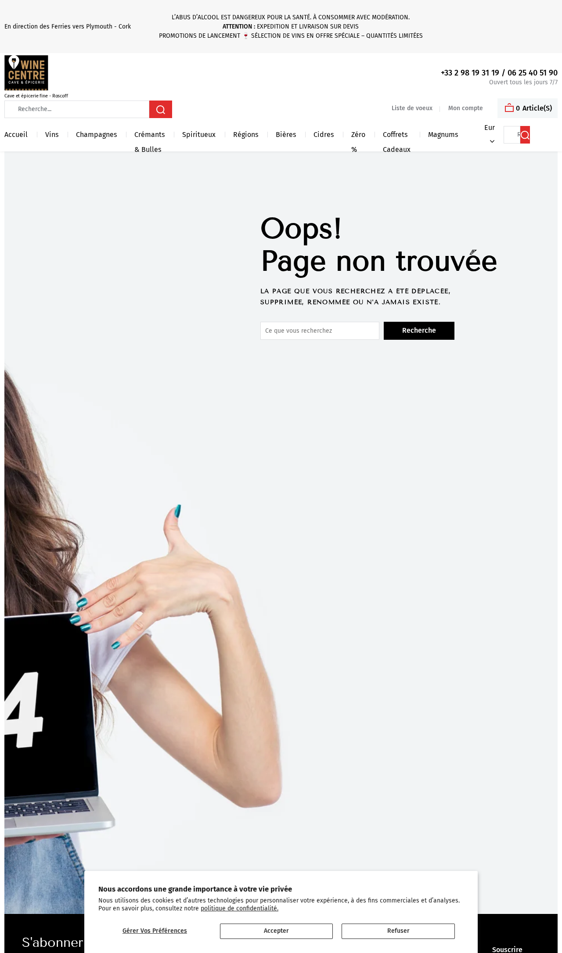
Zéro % (358, 136)
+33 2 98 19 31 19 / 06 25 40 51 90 (499, 73)
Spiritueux (199, 134)
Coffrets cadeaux (397, 136)
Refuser (398, 931)
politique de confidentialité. (239, 908)
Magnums (443, 134)
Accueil (16, 134)
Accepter (276, 931)
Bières (286, 134)
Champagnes (96, 134)
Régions (245, 134)
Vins (51, 134)
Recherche (419, 330)
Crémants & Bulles (149, 136)
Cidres (323, 134)
